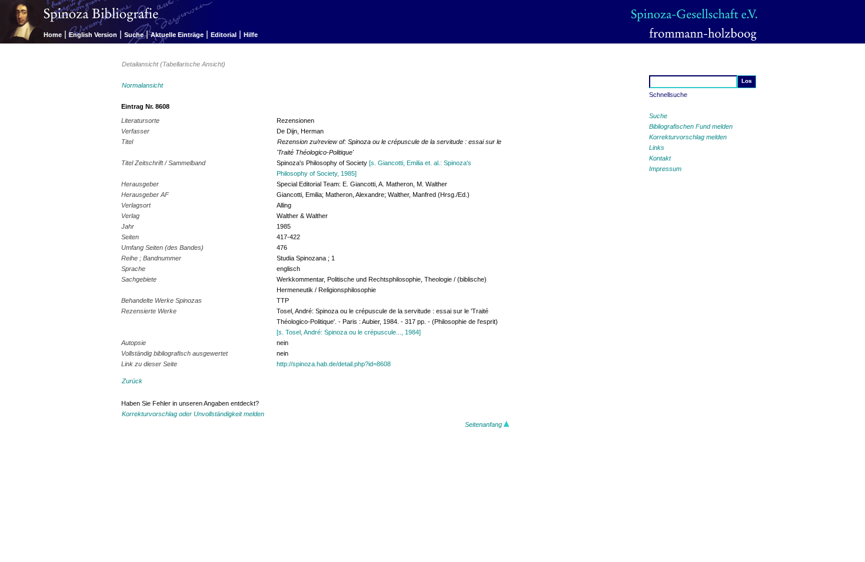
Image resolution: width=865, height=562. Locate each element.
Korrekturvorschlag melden (688, 136)
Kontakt (660, 158)
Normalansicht (142, 85)
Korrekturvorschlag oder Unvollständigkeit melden (193, 413)
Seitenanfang (484, 424)
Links (656, 147)
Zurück (132, 380)
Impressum (665, 168)
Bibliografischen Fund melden (691, 126)
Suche (134, 34)
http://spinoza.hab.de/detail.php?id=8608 (334, 363)
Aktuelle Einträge (177, 34)
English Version (93, 34)
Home (53, 34)
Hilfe (251, 34)
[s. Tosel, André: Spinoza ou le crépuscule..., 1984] (349, 332)
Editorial (224, 34)
